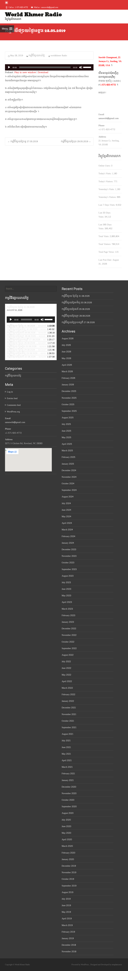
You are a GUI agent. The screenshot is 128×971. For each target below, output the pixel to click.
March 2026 (67, 371)
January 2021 (68, 780)
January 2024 (68, 543)
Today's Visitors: (106, 181)
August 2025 (68, 418)
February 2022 (68, 694)
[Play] (9, 67)
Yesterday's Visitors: (107, 197)
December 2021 (69, 708)
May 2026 (66, 358)
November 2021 (69, 714)
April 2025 (67, 444)
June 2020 (66, 826)
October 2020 (68, 800)
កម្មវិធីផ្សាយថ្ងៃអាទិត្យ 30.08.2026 (77, 303)
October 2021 (68, 721)
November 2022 (69, 635)
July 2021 (66, 741)
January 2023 (68, 622)
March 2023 (67, 609)
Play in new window (25, 72)
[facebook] (6, 4)
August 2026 (67, 338)
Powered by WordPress (80, 964)
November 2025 (69, 398)
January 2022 (68, 701)
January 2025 (68, 464)
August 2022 (68, 655)
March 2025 (67, 451)
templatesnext (117, 964)
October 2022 (68, 642)
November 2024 (69, 477)
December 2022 (69, 629)
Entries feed (12, 398)
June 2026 (66, 352)
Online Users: (104, 166)
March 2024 (67, 530)
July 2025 (66, 424)
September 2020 (69, 806)
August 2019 (67, 892)
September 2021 (69, 727)
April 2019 (67, 919)
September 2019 (69, 886)
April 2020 (67, 839)
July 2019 (66, 899)
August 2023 (68, 576)
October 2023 (68, 563)
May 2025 (66, 437)
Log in (10, 392)
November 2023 (69, 556)
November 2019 (69, 872)
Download (43, 72)
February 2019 (68, 932)
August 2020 (68, 813)
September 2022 (69, 648)
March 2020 (67, 846)
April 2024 (67, 523)
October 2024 (68, 484)
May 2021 (66, 754)
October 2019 (68, 879)
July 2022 (66, 661)
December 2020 (69, 787)
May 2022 (66, 675)
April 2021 (67, 760)
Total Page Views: (106, 252)
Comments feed (14, 405)
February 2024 (68, 536)
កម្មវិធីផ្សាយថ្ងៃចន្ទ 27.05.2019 (23, 141)
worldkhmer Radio (58, 56)
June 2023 (66, 589)
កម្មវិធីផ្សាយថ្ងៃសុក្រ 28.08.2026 (76, 316)
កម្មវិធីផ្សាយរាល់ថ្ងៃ (37, 56)
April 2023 (67, 602)
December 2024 (69, 470)
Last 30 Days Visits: (104, 215)
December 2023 (69, 549)
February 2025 (68, 457)
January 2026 (68, 385)
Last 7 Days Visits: (107, 205)
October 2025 (68, 404)
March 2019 (67, 925)
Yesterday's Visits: (106, 189)
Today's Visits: (105, 173)
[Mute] (80, 67)
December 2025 (69, 391)
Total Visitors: (105, 244)
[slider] (87, 67)
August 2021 (67, 734)
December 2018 (69, 945)
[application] (49, 67)
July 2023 (66, 582)
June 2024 (66, 510)
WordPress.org (13, 412)
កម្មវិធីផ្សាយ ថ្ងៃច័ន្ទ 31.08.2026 (75, 296)
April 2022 (67, 681)
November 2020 (69, 793)
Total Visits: (104, 236)
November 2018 (69, 951)
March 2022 (67, 688)
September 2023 (69, 569)
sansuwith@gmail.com (108, 118)
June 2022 (66, 668)
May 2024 (66, 516)
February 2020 (68, 853)
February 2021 (68, 774)
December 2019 (69, 866)
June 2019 (66, 905)
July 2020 (66, 820)
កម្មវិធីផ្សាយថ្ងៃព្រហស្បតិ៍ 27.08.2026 (78, 322)
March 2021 (67, 767)
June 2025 (66, 431)
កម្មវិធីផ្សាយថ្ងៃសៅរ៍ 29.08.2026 (76, 309)
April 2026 (67, 365)
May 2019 (66, 912)
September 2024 (69, 490)
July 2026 (66, 345)
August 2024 (67, 497)
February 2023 (68, 615)
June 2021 (66, 747)
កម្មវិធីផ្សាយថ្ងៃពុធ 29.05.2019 (76, 141)
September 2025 (69, 411)
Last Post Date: (105, 260)
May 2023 (66, 596)
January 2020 (68, 859)
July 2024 (66, 503)
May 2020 (66, 833)
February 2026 (68, 378)
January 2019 (68, 938)
